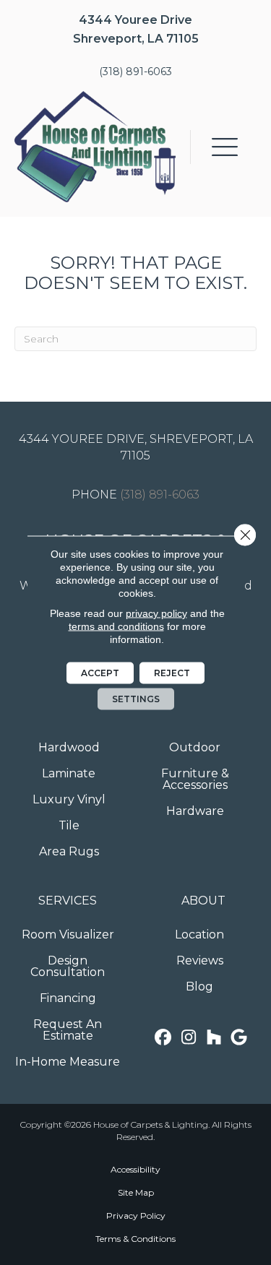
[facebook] (162, 1038)
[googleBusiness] (238, 1038)
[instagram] (188, 1038)
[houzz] (213, 1038)
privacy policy (156, 612)
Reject (172, 672)
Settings (136, 698)
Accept (100, 672)
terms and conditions (116, 625)
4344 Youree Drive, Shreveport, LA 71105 (136, 447)
